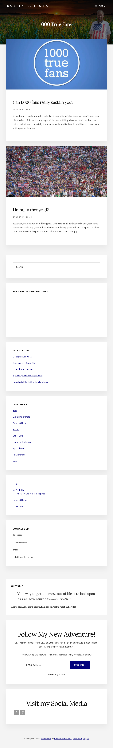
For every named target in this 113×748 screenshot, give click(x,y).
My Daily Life (18, 448)
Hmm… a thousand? (31, 209)
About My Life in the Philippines (31, 494)
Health (16, 429)
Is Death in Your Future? (23, 369)
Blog (15, 410)
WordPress (77, 739)
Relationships (19, 455)
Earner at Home (22, 109)
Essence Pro (46, 739)
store (15, 461)
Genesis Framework (63, 739)
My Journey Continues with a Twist (27, 376)
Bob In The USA (28, 5)
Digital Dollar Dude (21, 417)
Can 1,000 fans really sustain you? (43, 102)
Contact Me (18, 506)
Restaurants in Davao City (24, 363)
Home (15, 484)
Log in (86, 739)
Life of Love (18, 436)
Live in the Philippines (22, 442)
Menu (102, 6)
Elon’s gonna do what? (22, 357)
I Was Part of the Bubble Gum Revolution (30, 382)
